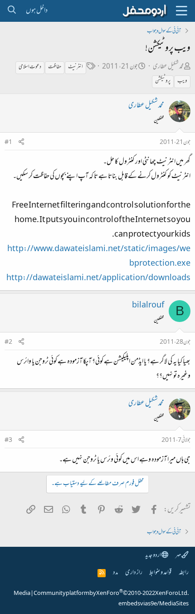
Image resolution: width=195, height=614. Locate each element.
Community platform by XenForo (111, 594)
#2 (8, 342)
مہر (178, 556)
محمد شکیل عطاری (168, 67)
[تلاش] (11, 11)
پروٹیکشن (163, 81)
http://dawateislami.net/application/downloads (98, 278)
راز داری (133, 573)
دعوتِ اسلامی (30, 67)
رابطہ (184, 573)
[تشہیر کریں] (21, 143)
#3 (8, 440)
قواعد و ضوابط (160, 573)
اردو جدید (153, 556)
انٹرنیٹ (75, 67)
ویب (182, 81)
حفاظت (54, 67)
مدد (115, 573)
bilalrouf (148, 305)
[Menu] (181, 11)
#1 (8, 142)
